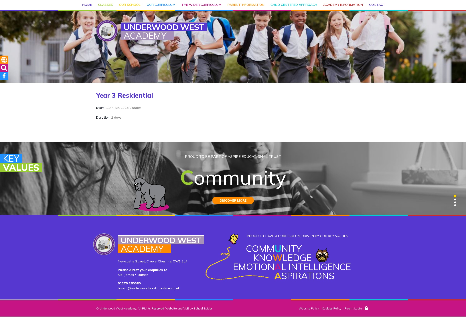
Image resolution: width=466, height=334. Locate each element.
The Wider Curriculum (201, 5)
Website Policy (309, 308)
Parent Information (246, 5)
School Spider (203, 308)
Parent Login (353, 308)
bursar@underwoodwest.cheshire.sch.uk (149, 288)
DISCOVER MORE (233, 200)
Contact (377, 5)
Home (87, 5)
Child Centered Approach (293, 5)
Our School (130, 5)
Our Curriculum (161, 5)
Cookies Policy (331, 308)
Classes (105, 5)
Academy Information (343, 5)
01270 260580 (129, 283)
